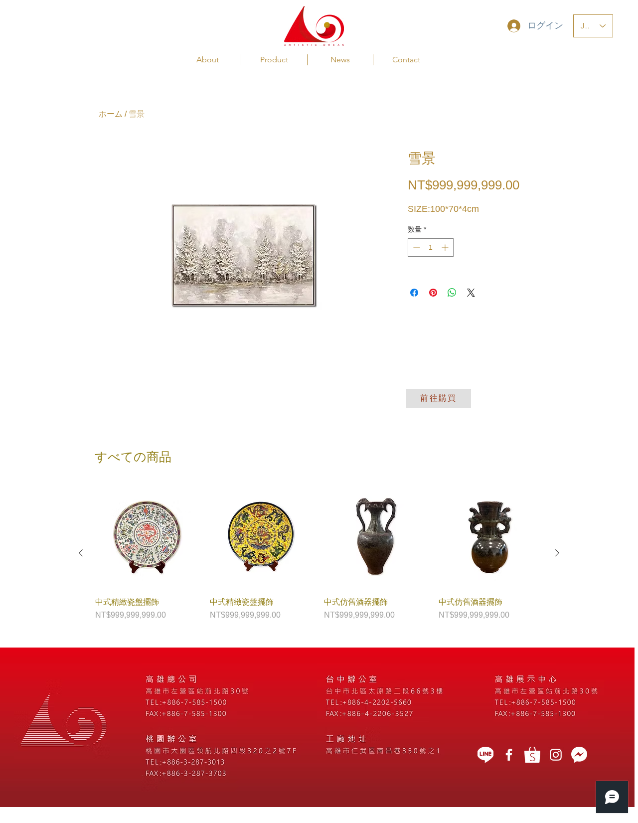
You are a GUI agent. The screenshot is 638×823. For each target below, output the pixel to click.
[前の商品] (81, 553)
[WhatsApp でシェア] (452, 293)
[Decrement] (415, 247)
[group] (319, 553)
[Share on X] (471, 293)
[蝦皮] (532, 755)
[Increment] (446, 247)
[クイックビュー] (147, 537)
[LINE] (485, 755)
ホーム (111, 114)
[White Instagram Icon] (556, 755)
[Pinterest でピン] (433, 293)
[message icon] (579, 755)
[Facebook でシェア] (414, 293)
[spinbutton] (431, 247)
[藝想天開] (509, 755)
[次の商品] (557, 553)
